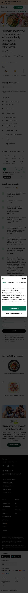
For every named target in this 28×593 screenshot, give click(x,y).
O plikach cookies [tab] (21, 282)
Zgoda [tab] (4, 282)
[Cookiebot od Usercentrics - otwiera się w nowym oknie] (20, 279)
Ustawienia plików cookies (13, 313)
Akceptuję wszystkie (14, 308)
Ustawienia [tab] (11, 282)
